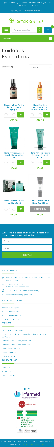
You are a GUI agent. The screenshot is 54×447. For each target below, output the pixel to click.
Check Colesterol (9, 352)
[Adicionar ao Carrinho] (20, 114)
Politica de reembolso (11, 311)
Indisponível (40, 209)
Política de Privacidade (11, 315)
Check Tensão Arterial (11, 348)
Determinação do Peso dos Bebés (16, 345)
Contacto (6, 367)
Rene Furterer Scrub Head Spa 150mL (40, 201)
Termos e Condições (10, 307)
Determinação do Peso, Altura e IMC (17, 341)
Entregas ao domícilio (11, 319)
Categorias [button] (7, 38)
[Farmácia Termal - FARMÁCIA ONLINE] (26, 20)
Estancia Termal (8, 375)
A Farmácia (7, 371)
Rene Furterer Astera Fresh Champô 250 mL (14, 155)
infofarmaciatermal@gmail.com (19, 294)
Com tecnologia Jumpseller (32, 444)
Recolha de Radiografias (12, 330)
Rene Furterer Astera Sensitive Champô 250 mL (40, 155)
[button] (34, 10)
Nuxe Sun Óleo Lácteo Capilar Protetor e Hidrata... (40, 107)
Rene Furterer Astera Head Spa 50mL (14, 201)
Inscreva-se (27, 255)
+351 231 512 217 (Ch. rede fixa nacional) (22, 291)
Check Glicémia (8, 356)
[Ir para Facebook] (25, 388)
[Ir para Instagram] (29, 388)
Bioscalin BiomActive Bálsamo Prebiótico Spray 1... (14, 107)
